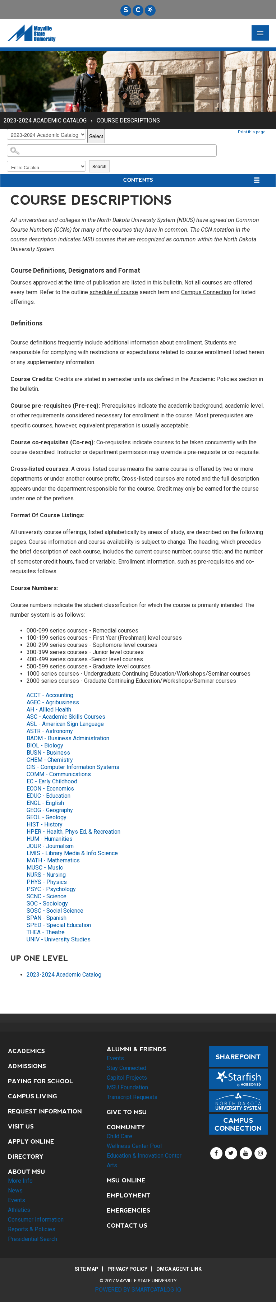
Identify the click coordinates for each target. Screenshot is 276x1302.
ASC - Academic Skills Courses (66, 716)
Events (16, 1200)
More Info (20, 1180)
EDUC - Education (48, 795)
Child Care (119, 1136)
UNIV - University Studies (59, 939)
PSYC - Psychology (51, 889)
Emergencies (128, 1210)
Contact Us (127, 1225)
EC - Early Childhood (52, 781)
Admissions (27, 1066)
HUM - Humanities (50, 838)
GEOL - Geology (46, 817)
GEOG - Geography (50, 810)
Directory (25, 1156)
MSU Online (126, 1180)
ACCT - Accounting (50, 695)
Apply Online (31, 1141)
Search (99, 166)
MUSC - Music (45, 867)
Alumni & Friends (136, 1049)
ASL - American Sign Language (65, 723)
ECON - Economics (50, 788)
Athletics (19, 1209)
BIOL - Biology (45, 745)
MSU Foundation (127, 1087)
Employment (128, 1195)
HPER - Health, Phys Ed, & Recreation (73, 831)
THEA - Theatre (46, 932)
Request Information (45, 1111)
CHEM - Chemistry (50, 759)
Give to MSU (127, 1112)
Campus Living (32, 1096)
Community (126, 1127)
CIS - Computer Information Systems (73, 767)
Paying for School (40, 1081)
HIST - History (45, 824)
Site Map (86, 1268)
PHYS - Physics (47, 882)
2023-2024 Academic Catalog (45, 120)
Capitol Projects (127, 1077)
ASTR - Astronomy (50, 731)
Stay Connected (126, 1068)
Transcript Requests (132, 1097)
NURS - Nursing (46, 874)
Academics (26, 1051)
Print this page (252, 132)
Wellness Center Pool (134, 1146)
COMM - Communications (59, 774)
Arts (112, 1165)
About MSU (26, 1171)
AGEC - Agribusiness (53, 702)
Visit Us (21, 1126)
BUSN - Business (48, 752)
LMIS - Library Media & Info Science (72, 853)
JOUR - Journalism (50, 846)
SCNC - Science (46, 896)
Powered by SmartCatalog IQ (138, 1289)
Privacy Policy (127, 1268)
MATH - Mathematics (53, 860)
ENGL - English (45, 803)
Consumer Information (36, 1219)
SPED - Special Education (59, 925)
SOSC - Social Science (55, 910)
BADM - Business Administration (68, 738)
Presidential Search (32, 1239)
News (15, 1190)
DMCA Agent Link (179, 1268)
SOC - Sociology (47, 903)
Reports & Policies (31, 1229)
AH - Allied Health (49, 709)
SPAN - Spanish (46, 917)
